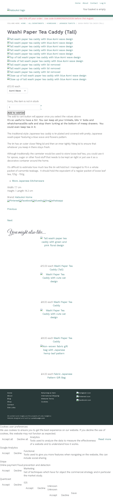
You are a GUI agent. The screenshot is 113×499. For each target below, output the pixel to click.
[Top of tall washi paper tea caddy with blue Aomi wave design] (44, 57)
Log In (103, 3)
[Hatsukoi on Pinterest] (83, 397)
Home (77, 3)
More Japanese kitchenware (28, 180)
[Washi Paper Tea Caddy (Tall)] (40, 39)
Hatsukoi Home (23, 197)
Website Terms (47, 399)
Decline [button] (18, 453)
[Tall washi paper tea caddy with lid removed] (33, 64)
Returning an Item (48, 393)
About (85, 3)
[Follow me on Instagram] (83, 393)
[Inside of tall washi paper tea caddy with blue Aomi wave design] (45, 61)
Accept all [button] (7, 439)
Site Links (11, 408)
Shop (9, 402)
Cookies (44, 402)
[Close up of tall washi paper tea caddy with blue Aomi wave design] (46, 75)
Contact (94, 3)
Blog (9, 399)
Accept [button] (6, 453)
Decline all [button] (22, 439)
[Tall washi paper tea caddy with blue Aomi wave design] (40, 42)
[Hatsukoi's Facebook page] (83, 401)
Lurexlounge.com (38, 418)
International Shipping (50, 396)
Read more (104, 439)
